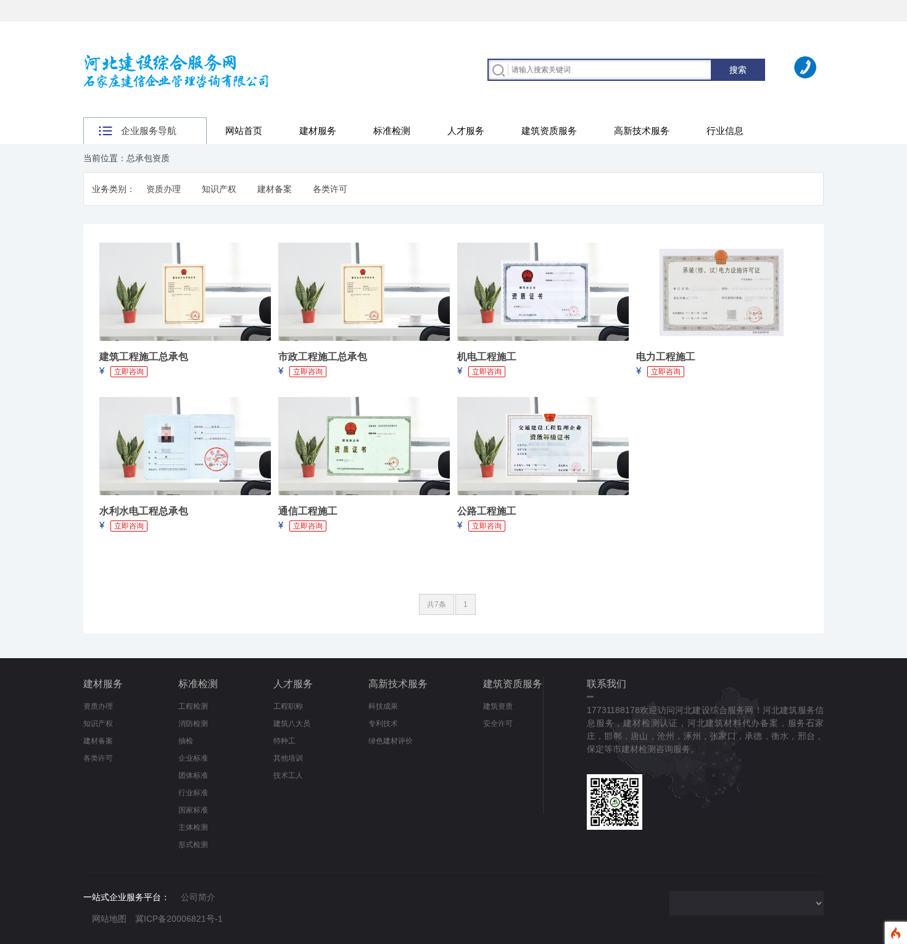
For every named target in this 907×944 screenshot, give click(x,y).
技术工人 (288, 775)
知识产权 (219, 189)
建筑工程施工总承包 (143, 356)
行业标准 (193, 792)
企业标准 (193, 758)
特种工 (284, 741)
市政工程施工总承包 (322, 356)
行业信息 (724, 130)
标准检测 (391, 130)
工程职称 (288, 706)
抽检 (185, 741)
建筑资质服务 (549, 130)
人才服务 (465, 130)
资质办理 (163, 189)
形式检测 (193, 844)
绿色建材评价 (390, 741)
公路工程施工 (486, 511)
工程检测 (193, 706)
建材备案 (274, 189)
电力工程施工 (665, 356)
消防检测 (193, 723)
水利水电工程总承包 (143, 511)
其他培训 (288, 758)
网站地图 (109, 919)
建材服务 (317, 130)
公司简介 (198, 897)
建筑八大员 (291, 723)
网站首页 (243, 130)
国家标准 (193, 810)
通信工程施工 (308, 511)
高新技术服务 (641, 130)
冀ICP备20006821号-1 (179, 919)
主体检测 (193, 827)
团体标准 (193, 775)
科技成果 (383, 706)
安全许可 (498, 723)
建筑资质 (498, 706)
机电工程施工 (486, 356)
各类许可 (330, 189)
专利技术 (383, 723)
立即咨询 (129, 371)
